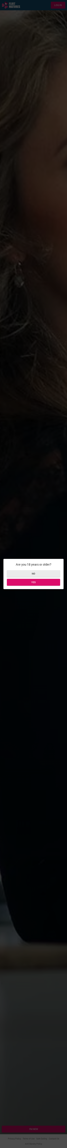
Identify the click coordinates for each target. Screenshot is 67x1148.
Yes (33, 582)
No (33, 573)
